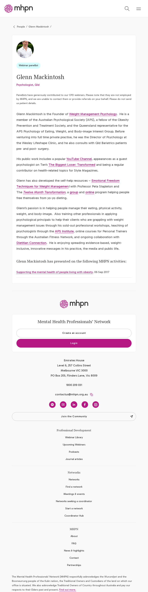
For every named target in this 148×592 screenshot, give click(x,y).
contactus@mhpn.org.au (71, 394)
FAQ (74, 543)
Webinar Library (74, 437)
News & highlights (74, 550)
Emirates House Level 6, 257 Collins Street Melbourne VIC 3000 (74, 365)
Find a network (74, 486)
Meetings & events (74, 494)
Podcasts (74, 451)
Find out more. (67, 589)
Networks (74, 479)
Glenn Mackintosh (39, 26)
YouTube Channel (79, 159)
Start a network (74, 508)
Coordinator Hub (74, 515)
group (74, 192)
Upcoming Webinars (74, 444)
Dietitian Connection (31, 243)
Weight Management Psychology (93, 114)
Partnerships (74, 565)
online (89, 192)
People (21, 26)
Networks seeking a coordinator (74, 501)
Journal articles (74, 459)
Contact (74, 557)
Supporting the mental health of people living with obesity (54, 272)
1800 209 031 (74, 385)
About (74, 536)
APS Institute (64, 231)
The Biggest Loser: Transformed (72, 165)
